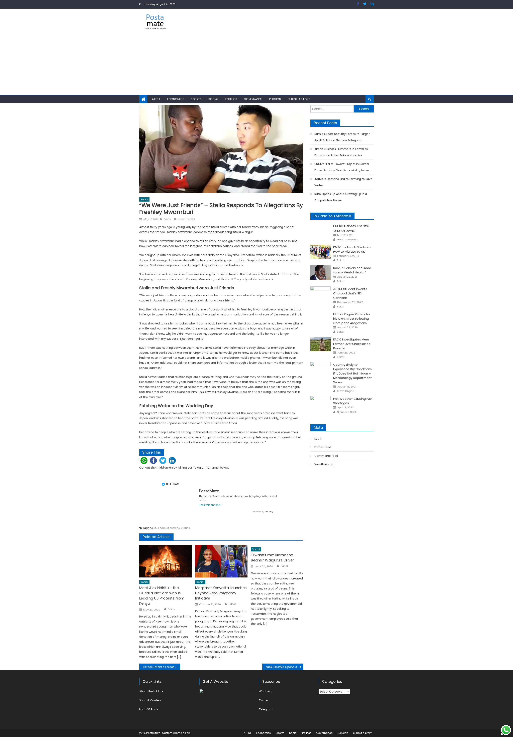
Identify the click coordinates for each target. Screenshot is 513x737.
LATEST (155, 99)
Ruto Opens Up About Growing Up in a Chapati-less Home (340, 197)
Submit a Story (299, 99)
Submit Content (150, 700)
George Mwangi (347, 239)
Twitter (264, 700)
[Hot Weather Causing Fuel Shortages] (320, 403)
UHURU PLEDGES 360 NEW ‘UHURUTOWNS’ (351, 228)
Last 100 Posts (148, 709)
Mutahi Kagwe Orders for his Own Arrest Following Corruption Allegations (351, 318)
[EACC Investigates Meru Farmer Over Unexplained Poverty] (320, 344)
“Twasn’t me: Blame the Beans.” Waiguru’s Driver (272, 557)
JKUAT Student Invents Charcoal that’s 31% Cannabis (350, 293)
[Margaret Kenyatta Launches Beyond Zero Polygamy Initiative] (221, 561)
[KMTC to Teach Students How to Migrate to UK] (320, 252)
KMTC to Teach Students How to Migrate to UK (352, 249)
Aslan (186, 733)
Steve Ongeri (345, 391)
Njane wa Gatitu (347, 412)
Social (213, 99)
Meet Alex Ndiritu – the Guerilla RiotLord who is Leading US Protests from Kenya (161, 595)
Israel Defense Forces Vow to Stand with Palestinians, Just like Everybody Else (162, 667)
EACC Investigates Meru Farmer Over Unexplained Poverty (352, 343)
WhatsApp (266, 691)
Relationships (171, 528)
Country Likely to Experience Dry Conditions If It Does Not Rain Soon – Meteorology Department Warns (352, 373)
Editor (167, 219)
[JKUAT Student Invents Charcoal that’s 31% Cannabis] (320, 293)
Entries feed (322, 447)
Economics (175, 99)
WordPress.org (324, 464)
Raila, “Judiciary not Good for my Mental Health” (352, 270)
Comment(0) (186, 219)
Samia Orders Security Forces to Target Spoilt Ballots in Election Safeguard (342, 137)
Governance (253, 99)
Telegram (266, 709)
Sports (196, 99)
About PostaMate (151, 691)
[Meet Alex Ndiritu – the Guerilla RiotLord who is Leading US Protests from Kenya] (165, 561)
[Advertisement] (256, 65)
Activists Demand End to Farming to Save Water (343, 182)
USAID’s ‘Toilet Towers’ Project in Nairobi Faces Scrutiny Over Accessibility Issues (342, 167)
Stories (185, 528)
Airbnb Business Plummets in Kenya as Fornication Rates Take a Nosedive (341, 152)
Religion (275, 99)
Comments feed (326, 456)
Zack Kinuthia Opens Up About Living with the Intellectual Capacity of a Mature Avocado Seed (284, 667)
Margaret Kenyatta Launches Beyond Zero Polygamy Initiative (221, 593)
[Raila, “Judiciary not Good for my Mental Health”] (320, 272)
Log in (318, 439)
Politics (231, 99)
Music (157, 528)
